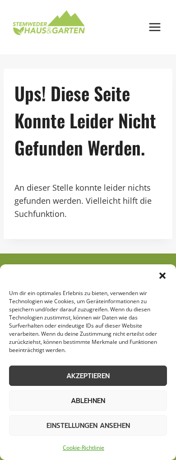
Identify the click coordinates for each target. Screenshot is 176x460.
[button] (162, 275)
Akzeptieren (88, 376)
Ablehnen (88, 401)
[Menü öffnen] (154, 27)
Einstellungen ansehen (88, 426)
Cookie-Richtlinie (83, 447)
